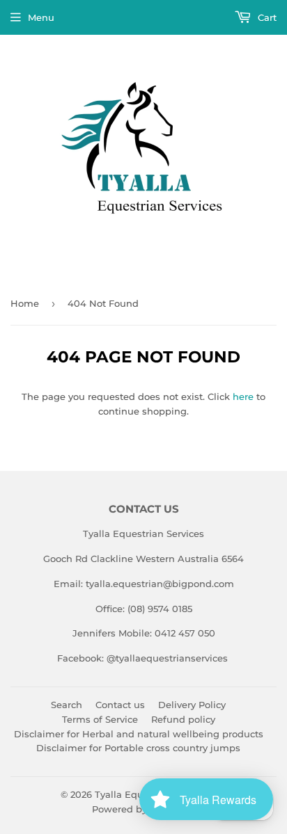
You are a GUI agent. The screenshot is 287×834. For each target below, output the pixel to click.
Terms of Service (100, 719)
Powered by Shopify (138, 809)
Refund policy (183, 719)
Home (24, 303)
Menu (41, 17)
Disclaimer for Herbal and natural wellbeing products (138, 733)
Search (66, 704)
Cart (266, 17)
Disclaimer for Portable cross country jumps (138, 747)
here (243, 396)
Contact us (120, 704)
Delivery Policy (192, 704)
